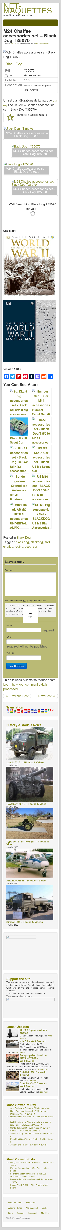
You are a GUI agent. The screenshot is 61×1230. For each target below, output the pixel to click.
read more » (19, 1052)
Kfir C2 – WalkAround (33, 1041)
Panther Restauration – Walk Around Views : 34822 (30, 1169)
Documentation (15, 1202)
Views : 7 (31, 1118)
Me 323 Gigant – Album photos (33, 1031)
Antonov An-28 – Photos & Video (26, 880)
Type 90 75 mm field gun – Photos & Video (27, 843)
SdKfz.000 (38, 43)
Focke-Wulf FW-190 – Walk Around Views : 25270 (29, 1186)
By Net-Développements (20, 1218)
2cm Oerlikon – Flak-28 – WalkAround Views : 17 (32, 1108)
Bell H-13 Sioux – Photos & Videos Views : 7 (30, 1122)
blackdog (36, 542)
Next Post (46, 696)
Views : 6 (25, 1130)
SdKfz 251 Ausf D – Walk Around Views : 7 (30, 1127)
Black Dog (13, 63)
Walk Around (32, 1207)
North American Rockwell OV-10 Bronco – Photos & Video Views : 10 (29, 1112)
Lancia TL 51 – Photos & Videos (25, 762)
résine (19, 546)
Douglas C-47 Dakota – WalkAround (33, 1085)
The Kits (45, 1213)
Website (10, 652)
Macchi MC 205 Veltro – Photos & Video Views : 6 (32, 1140)
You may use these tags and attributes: (26, 600)
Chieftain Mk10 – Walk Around (33, 1073)
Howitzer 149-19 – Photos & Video (26, 804)
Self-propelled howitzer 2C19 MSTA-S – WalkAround (33, 1058)
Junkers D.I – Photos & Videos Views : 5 (29, 1144)
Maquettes (31, 1202)
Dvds (10, 1213)
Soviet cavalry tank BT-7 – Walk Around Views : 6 (32, 1135)
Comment (9, 570)
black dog (22, 542)
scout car (31, 546)
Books (45, 1207)
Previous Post (17, 696)
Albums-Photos (15, 1207)
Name (9, 625)
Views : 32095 (29, 1175)
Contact (20, 1213)
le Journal (32, 1213)
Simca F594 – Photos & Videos (24, 922)
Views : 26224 (31, 1181)
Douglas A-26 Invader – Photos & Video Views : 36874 (32, 1164)
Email (9, 636)
